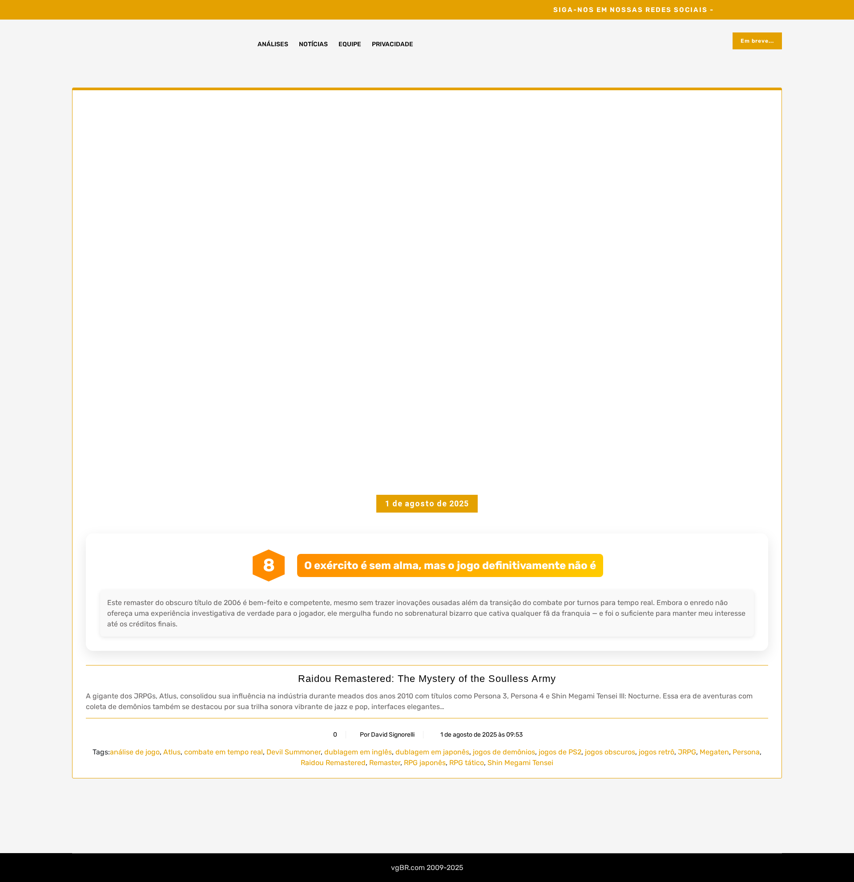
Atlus (172, 752)
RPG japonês (425, 762)
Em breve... (757, 41)
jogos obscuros (610, 752)
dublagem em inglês (358, 752)
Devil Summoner (293, 752)
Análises (273, 44)
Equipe (349, 44)
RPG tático (466, 762)
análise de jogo (135, 752)
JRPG (687, 752)
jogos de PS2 (560, 752)
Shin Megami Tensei (520, 762)
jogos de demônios (504, 752)
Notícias (313, 44)
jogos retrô (656, 752)
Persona (746, 752)
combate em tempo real (223, 752)
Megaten (714, 752)
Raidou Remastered (333, 762)
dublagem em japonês (432, 752)
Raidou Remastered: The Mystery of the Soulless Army (427, 678)
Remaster (384, 762)
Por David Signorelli (387, 734)
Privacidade (392, 44)
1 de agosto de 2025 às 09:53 (481, 734)
